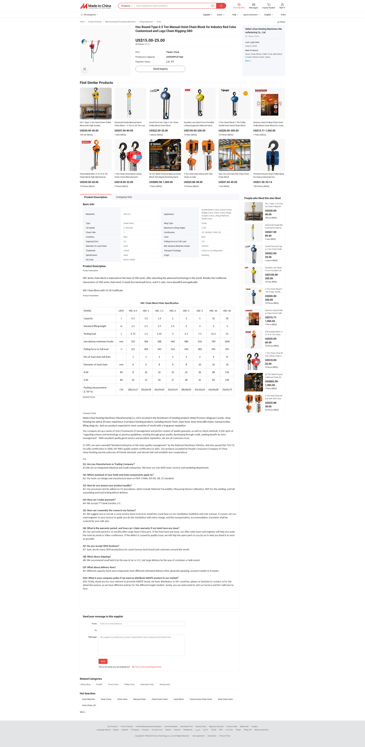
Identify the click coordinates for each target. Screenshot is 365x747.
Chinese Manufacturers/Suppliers (148, 726)
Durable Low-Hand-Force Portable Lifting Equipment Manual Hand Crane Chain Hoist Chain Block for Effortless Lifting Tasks (274, 269)
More (247, 60)
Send (103, 661)
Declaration (212, 736)
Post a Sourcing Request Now (146, 666)
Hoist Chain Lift (89, 705)
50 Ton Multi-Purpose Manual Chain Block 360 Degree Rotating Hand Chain (274, 376)
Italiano (168, 730)
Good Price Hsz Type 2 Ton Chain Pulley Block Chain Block (274, 248)
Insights (255, 726)
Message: (92, 637)
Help (234, 14)
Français (145, 730)
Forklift (99, 684)
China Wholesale (170, 726)
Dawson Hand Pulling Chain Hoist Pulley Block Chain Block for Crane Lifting (274, 312)
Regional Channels (216, 726)
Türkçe (238, 730)
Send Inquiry (160, 68)
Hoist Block (179, 699)
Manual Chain (139, 699)
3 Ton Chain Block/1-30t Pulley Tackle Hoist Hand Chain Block (274, 290)
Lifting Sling (85, 684)
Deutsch (177, 730)
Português (135, 730)
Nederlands (187, 730)
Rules (283, 14)
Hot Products (113, 726)
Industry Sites (201, 726)
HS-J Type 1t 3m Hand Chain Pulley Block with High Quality (274, 205)
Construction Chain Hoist (201, 699)
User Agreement (198, 736)
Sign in (282, 7)
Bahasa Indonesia (261, 730)
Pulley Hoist (129, 684)
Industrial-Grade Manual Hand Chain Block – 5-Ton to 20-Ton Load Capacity (274, 226)
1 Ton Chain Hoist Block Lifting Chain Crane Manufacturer (274, 354)
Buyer (219, 14)
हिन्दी (220, 730)
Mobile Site (244, 726)
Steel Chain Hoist (225, 699)
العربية (197, 730)
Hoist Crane (106, 699)
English (116, 730)
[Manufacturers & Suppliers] (95, 6)
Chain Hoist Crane (160, 699)
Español (125, 730)
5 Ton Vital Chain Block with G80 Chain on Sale (273, 397)
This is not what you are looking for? (114, 666)
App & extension (250, 14)
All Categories (90, 14)
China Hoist (122, 699)
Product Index (231, 726)
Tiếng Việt (248, 730)
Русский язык (157, 730)
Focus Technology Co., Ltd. (163, 736)
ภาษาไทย (229, 730)
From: (94, 623)
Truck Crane (113, 684)
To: (96, 630)
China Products (127, 726)
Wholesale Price (186, 726)
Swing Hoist (165, 684)
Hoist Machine (88, 699)
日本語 (213, 730)
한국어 (205, 730)
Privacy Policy (224, 736)
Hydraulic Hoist (147, 684)
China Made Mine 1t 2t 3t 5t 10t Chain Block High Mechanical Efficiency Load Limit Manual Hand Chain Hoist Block (274, 333)
